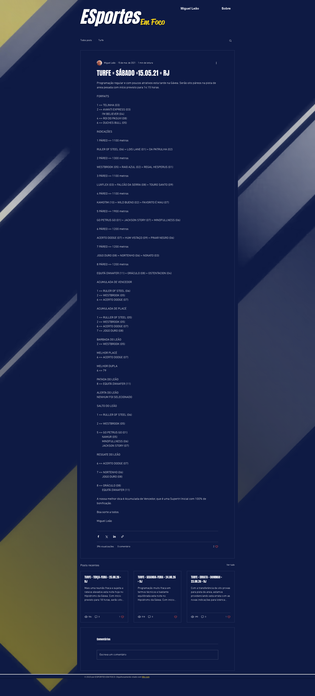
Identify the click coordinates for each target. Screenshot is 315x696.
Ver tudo (231, 565)
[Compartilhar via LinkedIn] (114, 536)
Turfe (101, 40)
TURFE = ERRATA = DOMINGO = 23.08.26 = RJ (206, 579)
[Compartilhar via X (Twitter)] (106, 536)
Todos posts (86, 40)
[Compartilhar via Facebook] (98, 536)
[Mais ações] (216, 63)
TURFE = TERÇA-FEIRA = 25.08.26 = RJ (102, 579)
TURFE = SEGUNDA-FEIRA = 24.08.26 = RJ (157, 579)
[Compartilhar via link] (122, 536)
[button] (230, 40)
